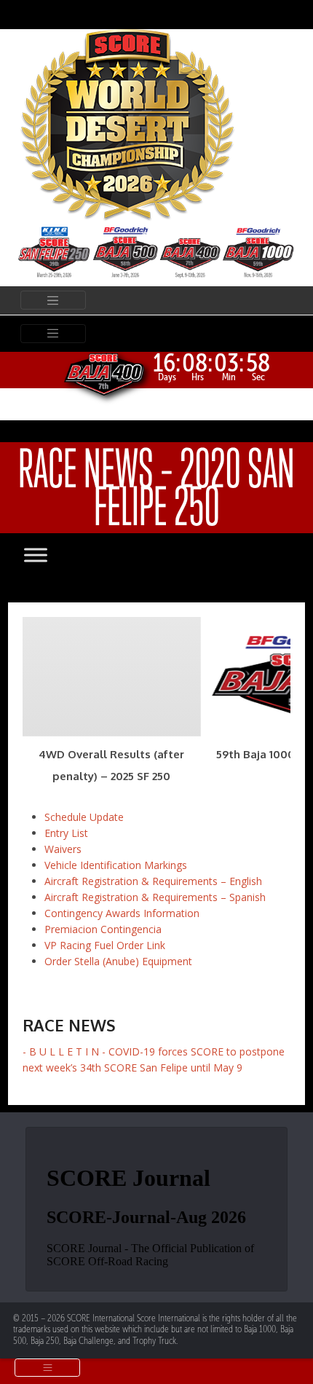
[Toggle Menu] (50, 555)
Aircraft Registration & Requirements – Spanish (155, 897)
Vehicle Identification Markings (115, 865)
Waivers (63, 849)
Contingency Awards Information (121, 913)
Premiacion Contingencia (103, 929)
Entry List (66, 833)
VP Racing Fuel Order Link (104, 945)
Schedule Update (84, 817)
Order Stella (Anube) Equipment (118, 961)
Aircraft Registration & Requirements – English (153, 881)
